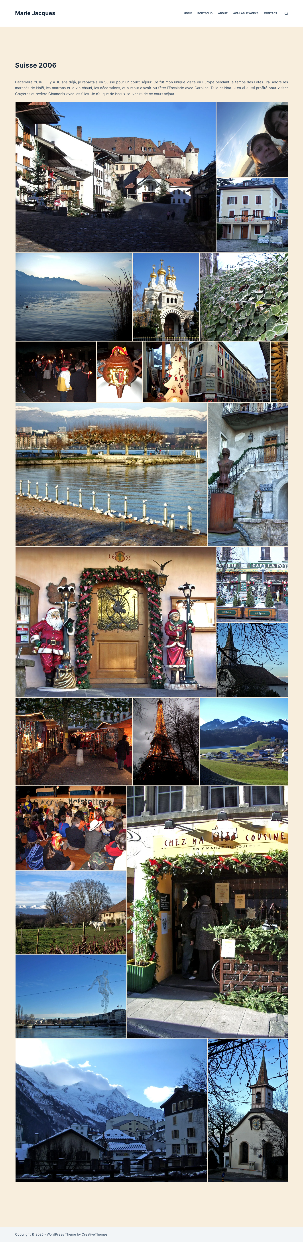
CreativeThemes (95, 1234)
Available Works (245, 13)
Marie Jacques (35, 13)
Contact (270, 13)
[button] (115, 177)
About (223, 13)
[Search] (286, 13)
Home (188, 13)
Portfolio (204, 13)
